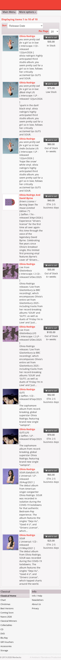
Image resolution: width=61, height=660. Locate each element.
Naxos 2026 (6, 616)
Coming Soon (7, 612)
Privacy (35, 608)
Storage (4, 650)
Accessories (6, 646)
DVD (2, 633)
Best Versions (7, 608)
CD (1, 629)
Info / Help (37, 595)
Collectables (6, 625)
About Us (36, 604)
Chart (3, 599)
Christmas (5, 604)
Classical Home (8, 595)
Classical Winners (8, 620)
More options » (27, 11)
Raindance (46, 657)
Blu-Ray (4, 637)
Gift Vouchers (7, 642)
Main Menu (9, 11)
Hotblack (36, 657)
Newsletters (37, 599)
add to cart (52, 37)
